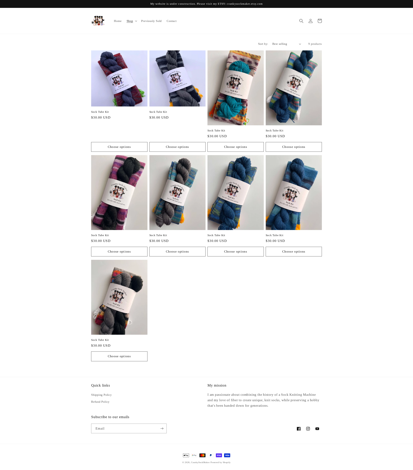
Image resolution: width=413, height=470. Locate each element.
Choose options (119, 147)
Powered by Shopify (221, 462)
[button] (131, 21)
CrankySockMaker (200, 462)
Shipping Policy (101, 394)
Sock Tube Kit (100, 111)
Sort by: (263, 43)
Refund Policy (100, 401)
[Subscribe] (161, 428)
